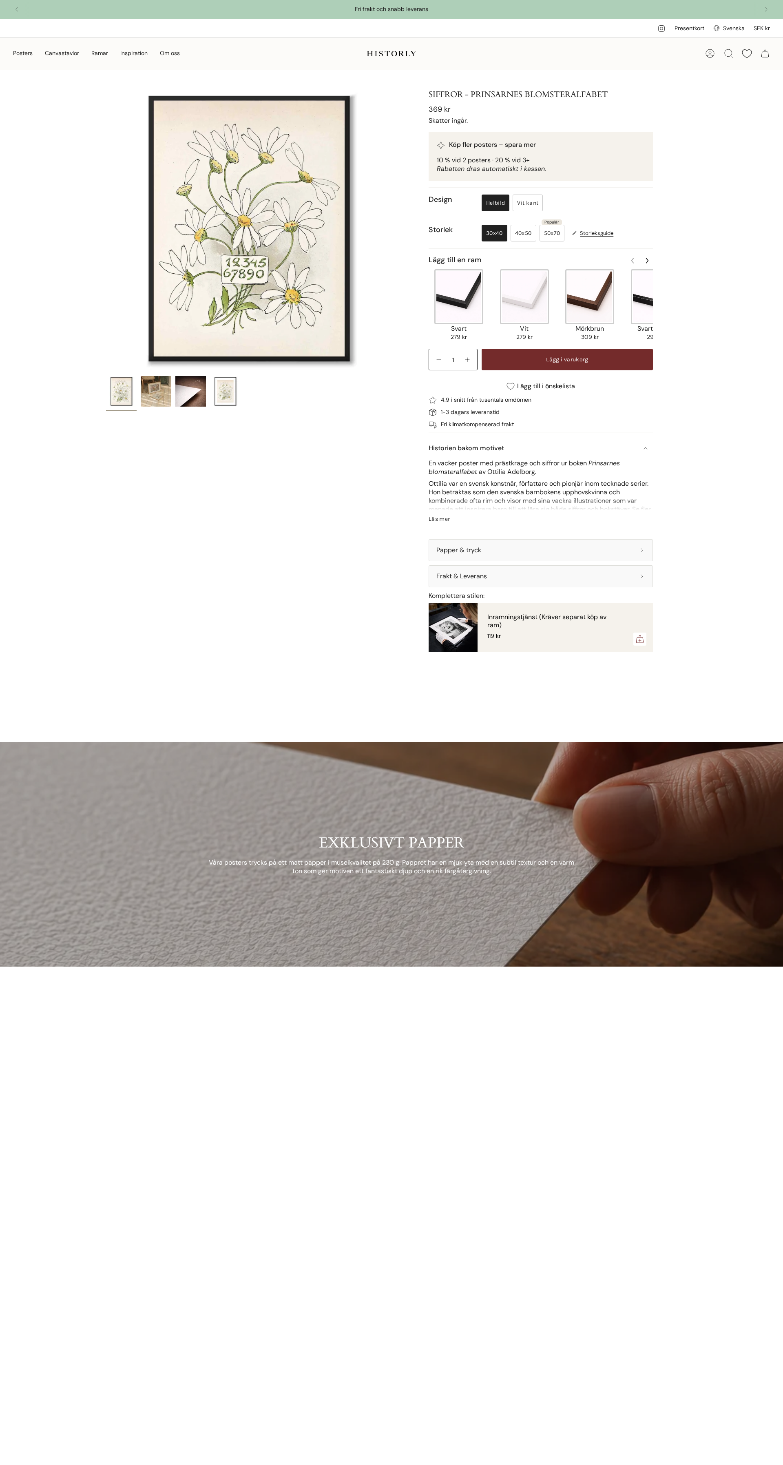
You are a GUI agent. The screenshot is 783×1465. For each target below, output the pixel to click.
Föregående (106, 229)
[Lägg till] (639, 639)
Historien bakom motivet (466, 448)
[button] (23, 54)
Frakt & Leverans (461, 576)
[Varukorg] (765, 53)
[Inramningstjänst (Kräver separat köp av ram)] (453, 627)
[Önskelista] (747, 53)
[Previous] (16, 9)
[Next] (766, 9)
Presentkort (689, 28)
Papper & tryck (458, 550)
